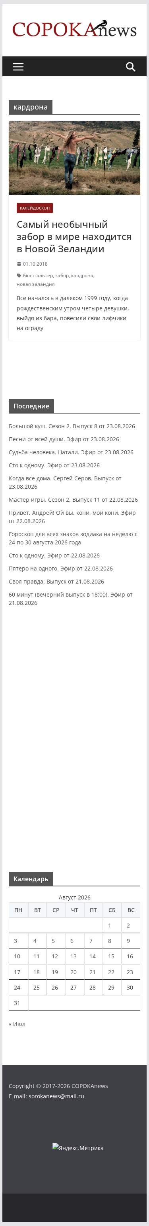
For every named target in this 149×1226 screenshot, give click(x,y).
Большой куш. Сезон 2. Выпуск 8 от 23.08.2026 (72, 426)
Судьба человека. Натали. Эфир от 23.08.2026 (71, 452)
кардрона (82, 275)
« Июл (17, 1024)
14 (92, 956)
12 (55, 956)
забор (62, 275)
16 (130, 956)
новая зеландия (36, 284)
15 (111, 956)
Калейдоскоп (35, 208)
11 (36, 956)
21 (92, 972)
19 (55, 972)
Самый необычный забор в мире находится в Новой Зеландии (74, 236)
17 (17, 972)
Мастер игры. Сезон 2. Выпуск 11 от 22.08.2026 (73, 499)
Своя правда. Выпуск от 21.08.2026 (56, 581)
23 (130, 972)
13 (73, 956)
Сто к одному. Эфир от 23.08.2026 (54, 465)
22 (111, 972)
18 (36, 972)
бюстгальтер (38, 275)
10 (17, 956)
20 (73, 972)
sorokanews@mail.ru (56, 1096)
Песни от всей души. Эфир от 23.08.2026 (64, 439)
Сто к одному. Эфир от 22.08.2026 (54, 555)
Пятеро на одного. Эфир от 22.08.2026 (61, 568)
